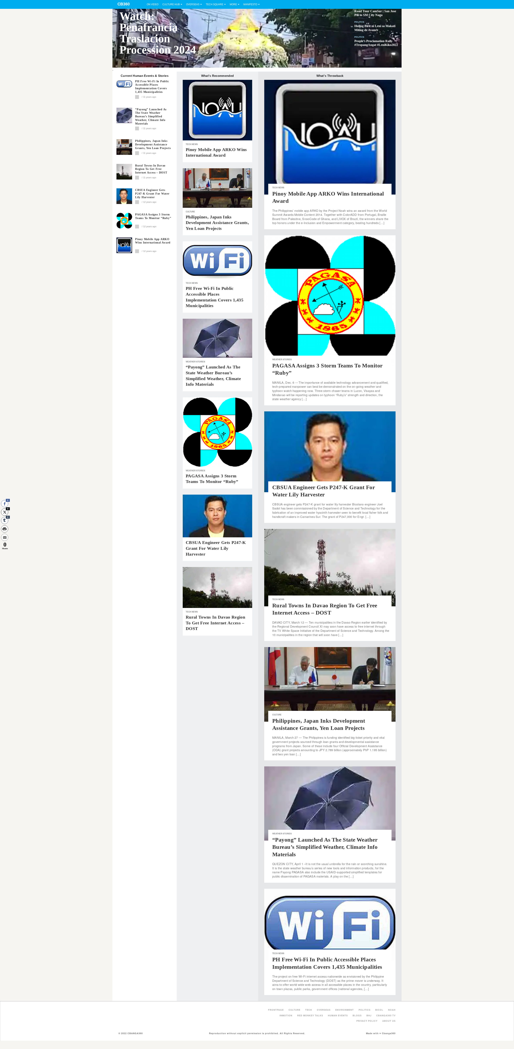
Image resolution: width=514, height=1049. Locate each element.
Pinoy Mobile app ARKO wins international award (152, 241)
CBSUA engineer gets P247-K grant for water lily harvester (152, 194)
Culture (190, 211)
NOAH (392, 1009)
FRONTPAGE (276, 1009)
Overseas (192, 4)
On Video (152, 4)
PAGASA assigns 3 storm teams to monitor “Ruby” (153, 216)
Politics (359, 22)
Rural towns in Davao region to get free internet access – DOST (151, 169)
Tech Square (214, 4)
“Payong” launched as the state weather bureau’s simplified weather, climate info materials (150, 116)
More (233, 4)
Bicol (379, 1009)
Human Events (338, 1015)
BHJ (368, 1015)
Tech (308, 1009)
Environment (344, 1009)
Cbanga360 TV (386, 1015)
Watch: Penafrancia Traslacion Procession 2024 (157, 33)
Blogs (357, 1015)
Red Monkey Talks (310, 1015)
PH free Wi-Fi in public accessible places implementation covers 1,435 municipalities (152, 86)
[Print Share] (4, 529)
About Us (389, 1020)
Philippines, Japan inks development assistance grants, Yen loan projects (153, 144)
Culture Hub (171, 4)
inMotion (285, 1015)
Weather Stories (195, 361)
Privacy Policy (366, 1020)
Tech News (192, 144)
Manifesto (250, 4)
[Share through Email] (4, 537)
